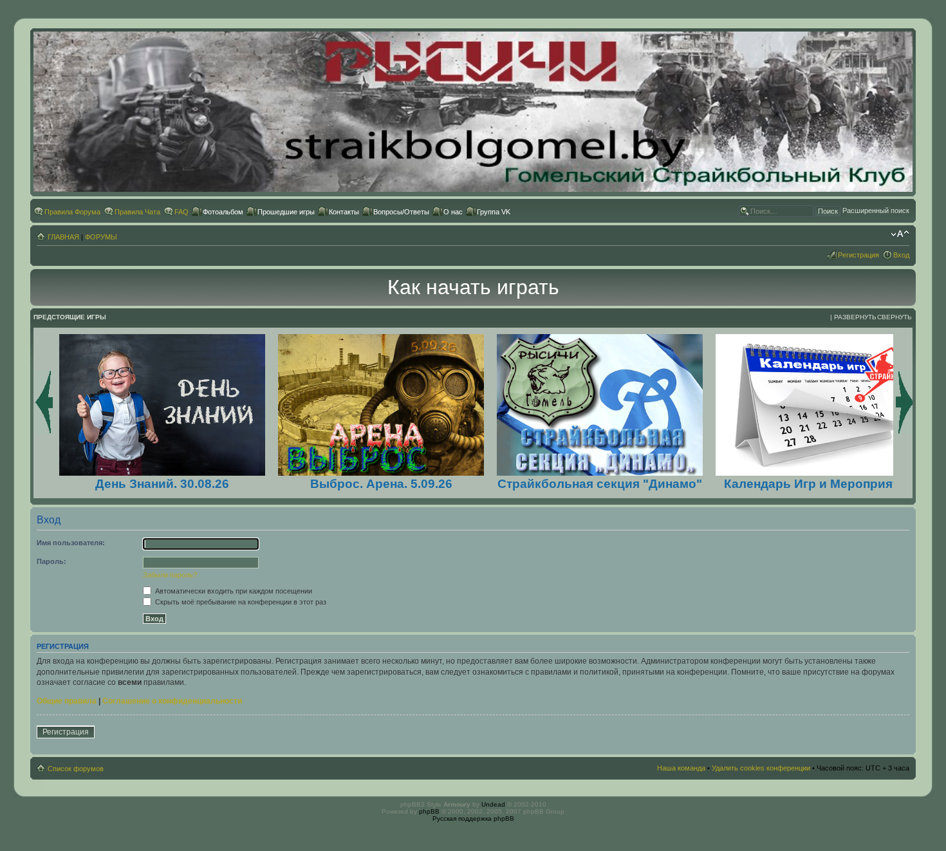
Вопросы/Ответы (401, 212)
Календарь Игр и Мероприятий (819, 484)
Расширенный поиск (875, 210)
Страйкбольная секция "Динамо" (599, 484)
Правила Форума (72, 212)
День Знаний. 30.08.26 (162, 484)
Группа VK (493, 212)
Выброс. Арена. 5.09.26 (381, 484)
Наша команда (681, 768)
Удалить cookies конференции (761, 768)
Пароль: (51, 561)
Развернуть (855, 317)
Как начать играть (473, 287)
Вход (901, 255)
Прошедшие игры (286, 212)
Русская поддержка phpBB (473, 818)
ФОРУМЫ (101, 237)
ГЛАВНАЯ (63, 237)
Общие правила (67, 701)
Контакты (344, 212)
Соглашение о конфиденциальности (172, 701)
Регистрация (858, 255)
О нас (453, 212)
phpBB (429, 811)
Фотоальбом (223, 212)
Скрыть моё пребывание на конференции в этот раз (239, 602)
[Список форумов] (473, 189)
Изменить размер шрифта (900, 234)
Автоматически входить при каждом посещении (232, 591)
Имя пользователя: (71, 543)
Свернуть (894, 317)
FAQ (181, 212)
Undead (493, 804)
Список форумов (76, 768)
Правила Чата (137, 212)
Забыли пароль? (170, 575)
